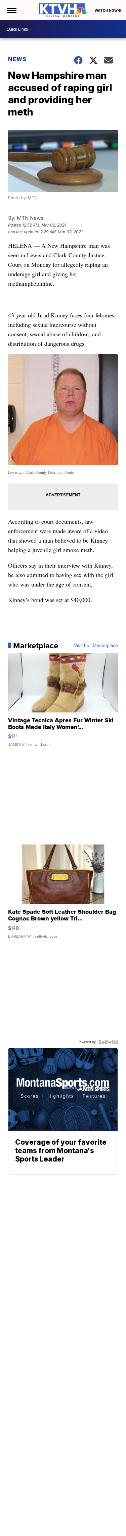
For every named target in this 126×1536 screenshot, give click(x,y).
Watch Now (106, 10)
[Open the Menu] (11, 10)
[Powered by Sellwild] (108, 1042)
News (17, 59)
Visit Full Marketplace (96, 645)
